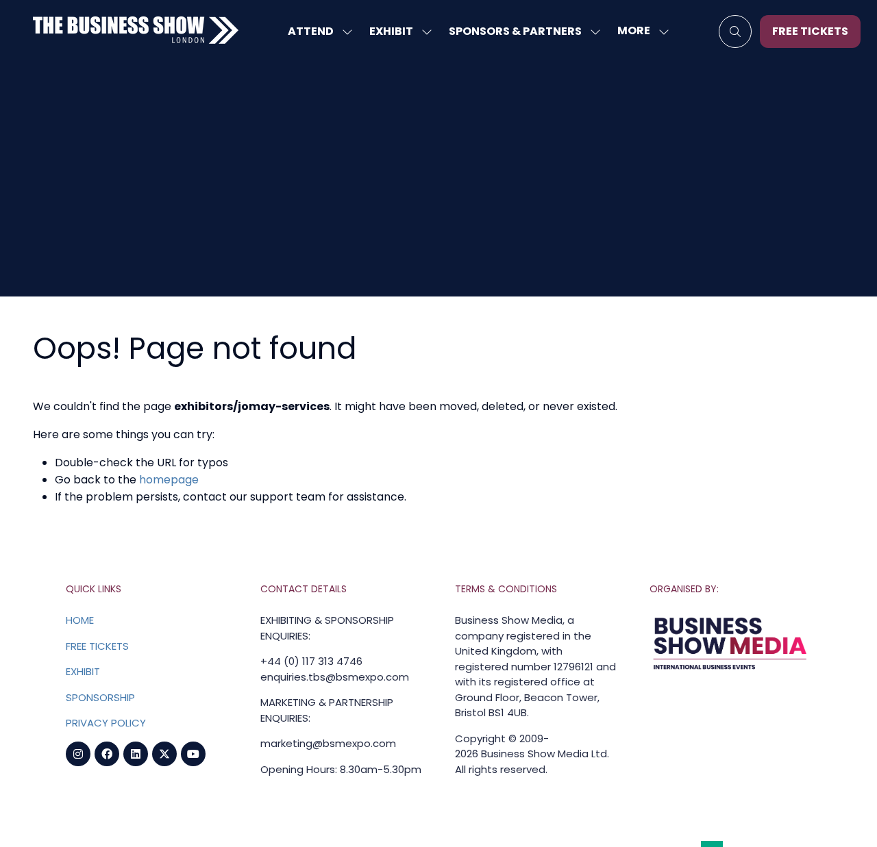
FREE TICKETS (97, 646)
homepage (169, 480)
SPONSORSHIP (100, 697)
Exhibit (391, 31)
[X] (164, 754)
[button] (639, 31)
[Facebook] (107, 754)
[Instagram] (78, 754)
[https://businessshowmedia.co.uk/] (730, 670)
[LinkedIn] (135, 754)
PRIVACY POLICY (106, 723)
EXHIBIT (83, 671)
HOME (80, 620)
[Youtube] (193, 754)
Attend (311, 31)
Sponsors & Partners (515, 31)
